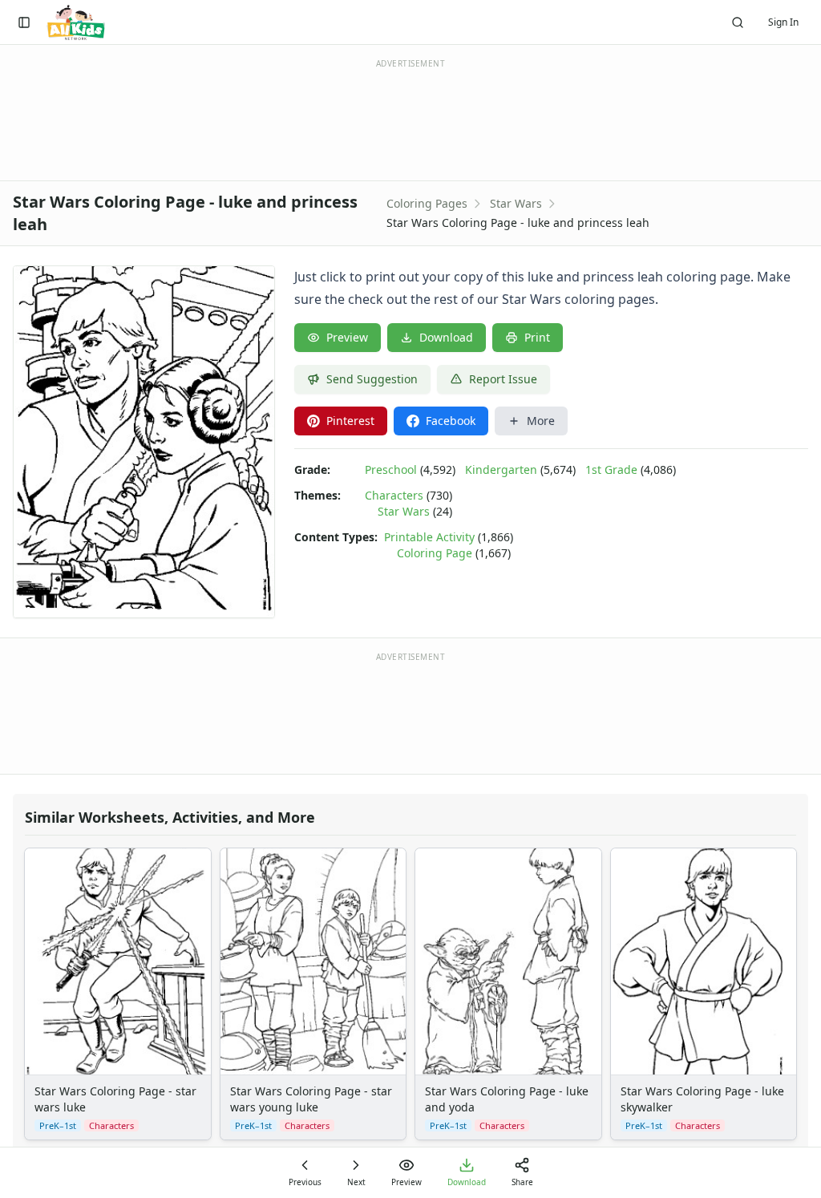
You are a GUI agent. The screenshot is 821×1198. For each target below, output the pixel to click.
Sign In (783, 22)
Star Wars (516, 203)
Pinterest (350, 420)
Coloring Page (434, 553)
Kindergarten (501, 469)
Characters (394, 495)
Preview (347, 337)
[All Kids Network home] (76, 22)
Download (446, 337)
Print (537, 337)
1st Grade (611, 469)
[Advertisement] (410, 119)
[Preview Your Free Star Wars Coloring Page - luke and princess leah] (144, 441)
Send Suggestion (372, 379)
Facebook (450, 420)
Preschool (391, 469)
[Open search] (737, 22)
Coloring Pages (426, 203)
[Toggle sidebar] (24, 22)
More (541, 420)
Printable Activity (429, 536)
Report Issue (503, 379)
